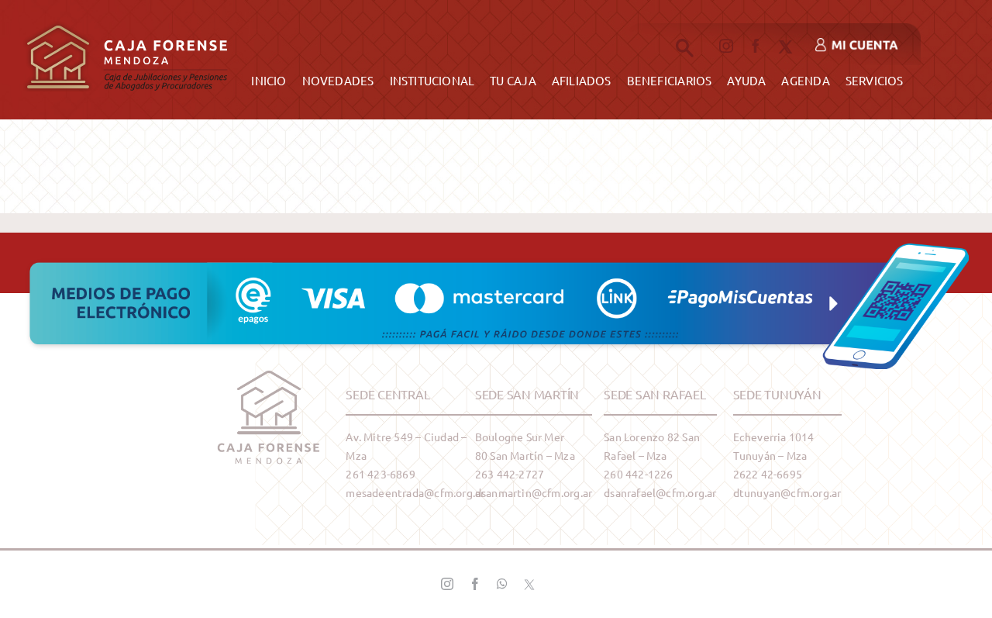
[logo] (127, 21)
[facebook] (756, 46)
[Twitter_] (529, 584)
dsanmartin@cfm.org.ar (533, 492)
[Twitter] (785, 46)
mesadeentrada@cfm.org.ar (415, 492)
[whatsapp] (502, 584)
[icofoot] (269, 376)
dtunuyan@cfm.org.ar (787, 492)
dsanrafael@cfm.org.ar (660, 492)
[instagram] (726, 46)
